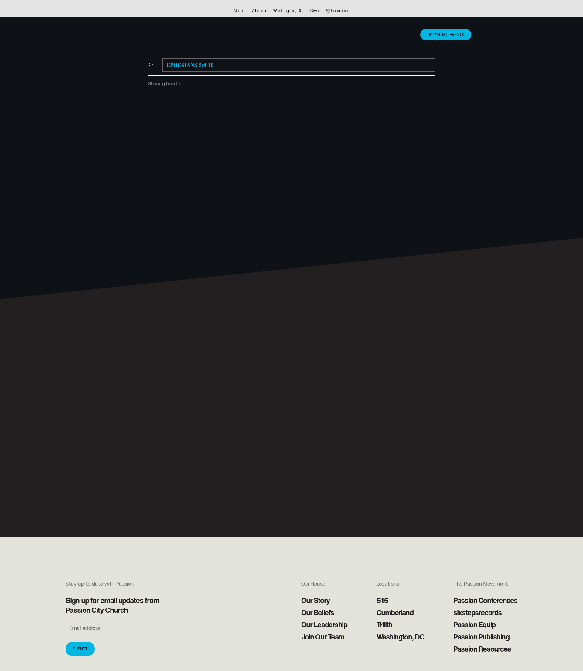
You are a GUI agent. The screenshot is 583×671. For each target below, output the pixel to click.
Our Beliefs (317, 612)
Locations (340, 11)
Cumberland (395, 612)
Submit (80, 648)
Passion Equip (474, 624)
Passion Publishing (481, 637)
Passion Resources (482, 649)
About (239, 11)
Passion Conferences (485, 600)
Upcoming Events (446, 34)
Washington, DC (288, 11)
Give (314, 11)
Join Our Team (322, 637)
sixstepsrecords (477, 612)
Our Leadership (324, 624)
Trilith (384, 624)
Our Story (315, 600)
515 (382, 600)
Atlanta (259, 11)
